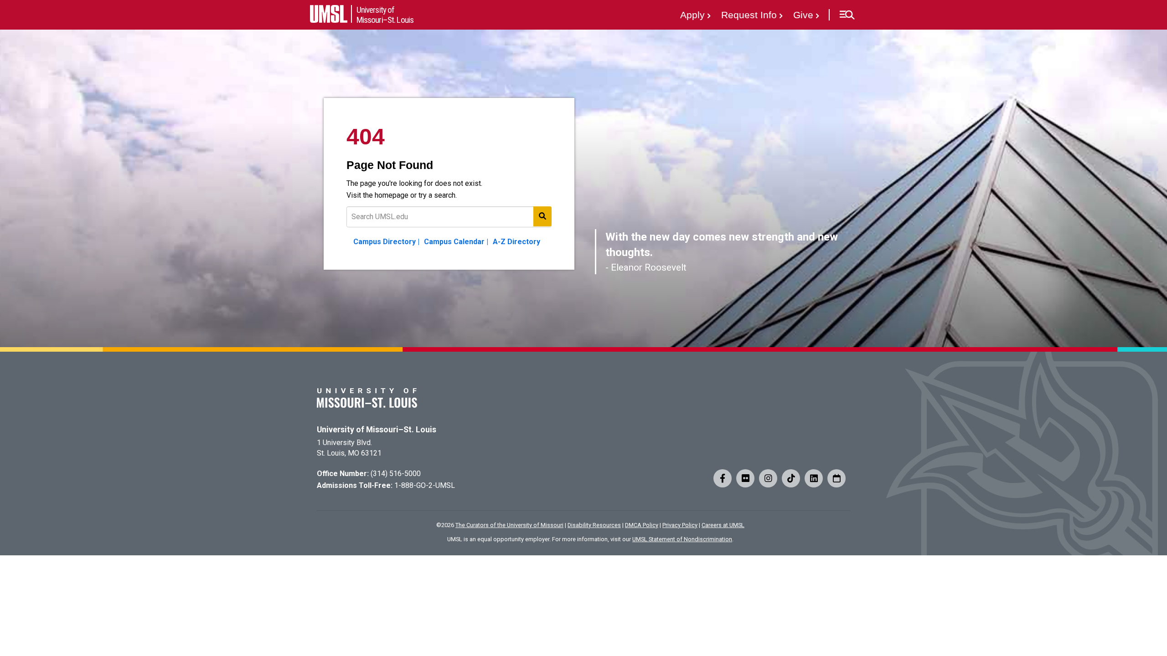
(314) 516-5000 (396, 473)
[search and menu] (542, 216)
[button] (847, 15)
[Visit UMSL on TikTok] (791, 478)
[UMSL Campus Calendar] (836, 478)
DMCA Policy (641, 525)
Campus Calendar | (456, 241)
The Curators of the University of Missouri (509, 525)
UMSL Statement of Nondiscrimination (682, 539)
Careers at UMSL (723, 525)
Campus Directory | (386, 241)
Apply (692, 15)
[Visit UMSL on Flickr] (745, 478)
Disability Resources (594, 525)
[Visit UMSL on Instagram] (768, 478)
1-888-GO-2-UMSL (424, 485)
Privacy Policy (679, 525)
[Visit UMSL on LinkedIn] (814, 478)
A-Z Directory (516, 241)
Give (803, 15)
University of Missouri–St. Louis (376, 429)
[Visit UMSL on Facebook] (722, 478)
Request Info (749, 15)
